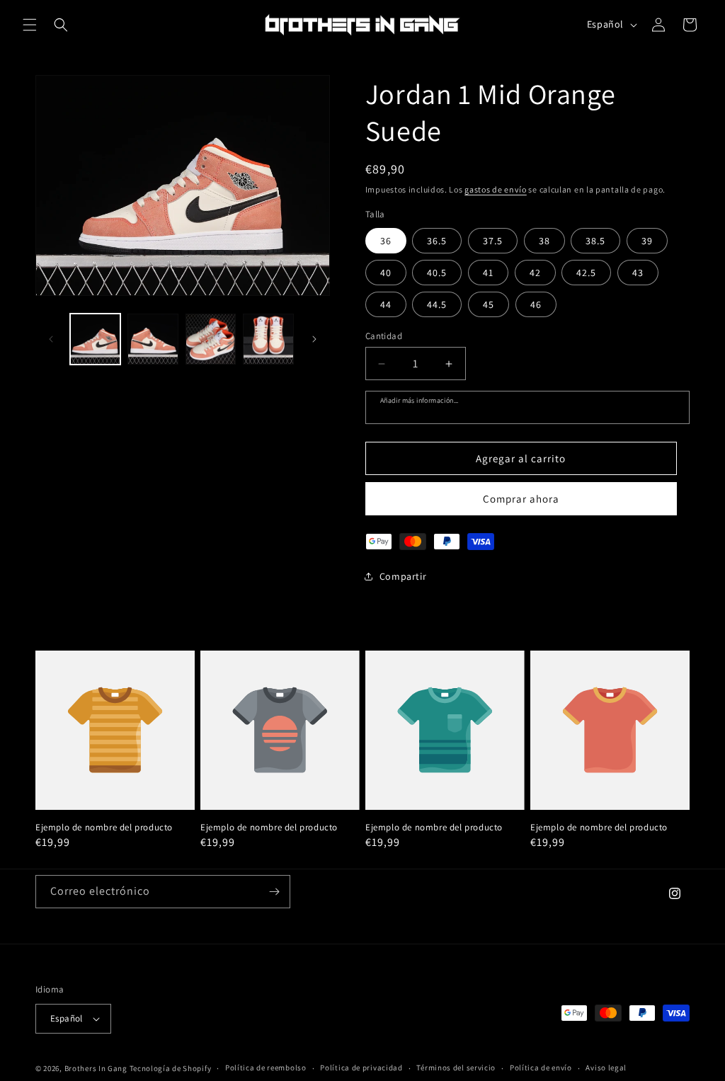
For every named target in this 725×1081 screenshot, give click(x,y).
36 (386, 240)
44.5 (437, 304)
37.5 (493, 240)
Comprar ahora (521, 498)
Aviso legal (606, 1068)
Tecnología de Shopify (171, 1068)
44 (386, 304)
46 (536, 304)
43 (638, 272)
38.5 (595, 240)
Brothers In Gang (95, 1068)
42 (535, 272)
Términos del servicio (456, 1068)
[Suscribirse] (274, 891)
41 (488, 272)
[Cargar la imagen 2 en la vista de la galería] (152, 339)
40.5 (437, 272)
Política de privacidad (361, 1068)
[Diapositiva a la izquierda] (51, 339)
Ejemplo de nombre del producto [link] (104, 827)
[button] (29, 24)
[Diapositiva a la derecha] (314, 339)
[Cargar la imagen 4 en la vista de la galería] (268, 339)
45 (488, 304)
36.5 (437, 240)
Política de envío (541, 1068)
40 (386, 272)
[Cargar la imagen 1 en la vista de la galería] (95, 339)
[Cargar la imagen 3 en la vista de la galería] (210, 339)
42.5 (586, 272)
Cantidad (383, 336)
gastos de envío (495, 189)
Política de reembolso (266, 1068)
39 (647, 240)
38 (544, 240)
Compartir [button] (402, 576)
